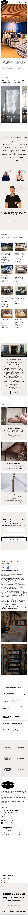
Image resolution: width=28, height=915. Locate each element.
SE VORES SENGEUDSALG (14, 34)
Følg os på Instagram (14, 626)
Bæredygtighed (5, 878)
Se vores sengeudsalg (14, 905)
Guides (3, 880)
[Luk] (25, 886)
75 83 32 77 (7, 814)
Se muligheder (4, 262)
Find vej (14, 392)
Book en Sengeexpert (14, 221)
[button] (14, 688)
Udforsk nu (7, 120)
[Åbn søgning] (19, 2)
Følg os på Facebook (14, 659)
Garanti (3, 882)
